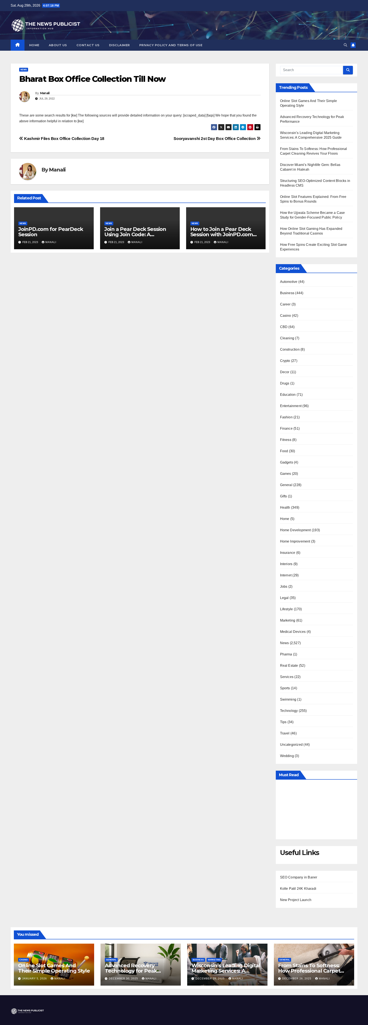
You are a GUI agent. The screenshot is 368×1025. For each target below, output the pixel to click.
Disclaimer (119, 45)
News (23, 69)
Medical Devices (293, 631)
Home (34, 45)
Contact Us (88, 45)
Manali (45, 93)
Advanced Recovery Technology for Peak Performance (131, 970)
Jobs (284, 586)
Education (288, 394)
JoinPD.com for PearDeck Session (50, 232)
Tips (283, 722)
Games (285, 473)
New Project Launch (296, 900)
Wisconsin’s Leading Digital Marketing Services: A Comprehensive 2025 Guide (225, 970)
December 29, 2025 (211, 978)
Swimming (288, 699)
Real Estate (289, 665)
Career (285, 304)
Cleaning (287, 338)
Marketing (287, 620)
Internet (286, 575)
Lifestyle (286, 609)
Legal (284, 598)
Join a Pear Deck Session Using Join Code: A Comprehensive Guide (135, 234)
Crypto (285, 361)
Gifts (283, 496)
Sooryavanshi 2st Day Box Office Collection (215, 138)
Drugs (284, 383)
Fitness (285, 440)
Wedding (287, 756)
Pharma (286, 654)
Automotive (289, 282)
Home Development (295, 530)
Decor (284, 372)
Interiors (286, 564)
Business (287, 293)
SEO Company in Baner (298, 877)
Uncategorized (291, 744)
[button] (345, 45)
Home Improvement (295, 541)
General (286, 485)
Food (284, 451)
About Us (58, 45)
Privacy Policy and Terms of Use (171, 45)
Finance (286, 428)
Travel (285, 733)
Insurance (287, 552)
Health (285, 507)
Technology (289, 711)
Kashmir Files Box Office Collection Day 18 (63, 138)
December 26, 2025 (297, 978)
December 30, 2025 (124, 978)
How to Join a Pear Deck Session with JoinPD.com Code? (221, 234)
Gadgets (286, 462)
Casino (285, 315)
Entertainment (291, 406)
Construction (290, 349)
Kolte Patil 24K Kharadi (298, 888)
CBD (284, 327)
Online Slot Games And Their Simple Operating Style (54, 968)
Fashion (286, 417)
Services (287, 677)
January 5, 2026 (35, 978)
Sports (285, 688)
